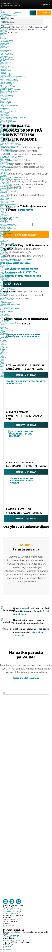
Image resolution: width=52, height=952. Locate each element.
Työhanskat (4, 23)
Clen (1, 346)
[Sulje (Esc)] (9, 949)
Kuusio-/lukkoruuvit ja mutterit (11, 252)
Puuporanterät (5, 166)
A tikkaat (3, 327)
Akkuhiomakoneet (7, 123)
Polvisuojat (4, 63)
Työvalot (3, 213)
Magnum (3, 358)
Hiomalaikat (4, 307)
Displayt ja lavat (5, 236)
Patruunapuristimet (7, 74)
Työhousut (3, 17)
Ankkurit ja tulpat (6, 227)
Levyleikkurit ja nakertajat (9, 105)
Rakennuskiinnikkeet (7, 224)
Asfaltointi (3, 310)
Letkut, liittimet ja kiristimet (10, 261)
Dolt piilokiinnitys (6, 233)
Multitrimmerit (5, 181)
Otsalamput (4, 214)
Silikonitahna (4, 205)
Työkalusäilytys (5, 278)
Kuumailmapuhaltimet (8, 103)
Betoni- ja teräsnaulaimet (9, 150)
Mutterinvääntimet (7, 95)
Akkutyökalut (4, 114)
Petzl (2, 362)
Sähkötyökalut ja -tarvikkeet (10, 91)
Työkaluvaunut (5, 279)
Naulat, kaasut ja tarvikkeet (9, 152)
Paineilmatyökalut (6, 136)
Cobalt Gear (4, 347)
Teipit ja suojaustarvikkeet (9, 269)
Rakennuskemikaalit (7, 201)
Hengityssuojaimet (6, 58)
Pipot (2, 34)
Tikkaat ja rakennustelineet (10, 323)
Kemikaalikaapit (6, 277)
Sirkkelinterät (5, 159)
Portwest (3, 364)
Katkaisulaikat (5, 306)
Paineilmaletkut (6, 263)
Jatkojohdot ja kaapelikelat (9, 111)
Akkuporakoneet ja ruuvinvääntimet (13, 117)
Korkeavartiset (5, 46)
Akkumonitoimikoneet (8, 124)
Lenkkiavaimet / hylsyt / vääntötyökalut (14, 76)
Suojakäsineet (5, 56)
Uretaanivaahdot (6, 203)
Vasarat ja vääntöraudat (8, 87)
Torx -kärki (3, 172)
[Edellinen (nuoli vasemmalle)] (1, 951)
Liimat (2, 211)
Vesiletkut (3, 262)
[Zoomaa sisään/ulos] (1, 949)
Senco (2, 366)
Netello (8, 946)
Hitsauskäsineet (5, 317)
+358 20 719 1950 (12, 909)
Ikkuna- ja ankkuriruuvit (8, 259)
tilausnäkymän (27, 608)
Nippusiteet (4, 237)
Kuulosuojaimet (5, 50)
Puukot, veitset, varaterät (9, 81)
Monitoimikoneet (6, 97)
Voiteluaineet (5, 208)
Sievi (1, 368)
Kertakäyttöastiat (6, 288)
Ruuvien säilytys (5, 282)
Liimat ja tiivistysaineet (8, 204)
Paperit (2, 287)
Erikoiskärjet (4, 178)
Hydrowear (4, 352)
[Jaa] (7, 949)
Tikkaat (2, 324)
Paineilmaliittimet (6, 265)
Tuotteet (3, 13)
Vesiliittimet (4, 266)
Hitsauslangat (4, 320)
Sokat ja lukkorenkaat (8, 229)
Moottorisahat (5, 184)
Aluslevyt (3, 234)
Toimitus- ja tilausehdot (14, 940)
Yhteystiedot (4, 376)
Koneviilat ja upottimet (8, 169)
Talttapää (3, 175)
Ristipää (3, 174)
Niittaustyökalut (5, 75)
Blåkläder (3, 342)
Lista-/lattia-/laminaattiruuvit (10, 245)
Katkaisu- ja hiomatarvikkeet (10, 304)
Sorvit (2, 291)
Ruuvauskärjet (5, 171)
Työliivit (2, 20)
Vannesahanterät (6, 161)
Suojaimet (3, 49)
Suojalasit (3, 52)
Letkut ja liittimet (6, 137)
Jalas (1, 353)
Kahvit (2, 285)
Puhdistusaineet (6, 210)
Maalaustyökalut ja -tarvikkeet (10, 188)
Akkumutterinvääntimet (8, 118)
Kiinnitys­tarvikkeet (6, 219)
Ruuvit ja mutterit (6, 239)
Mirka (2, 359)
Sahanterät (4, 155)
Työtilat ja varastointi (7, 274)
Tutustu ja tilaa (26, 425)
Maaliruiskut (4, 190)
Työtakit (3, 18)
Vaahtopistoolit (5, 85)
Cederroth (3, 345)
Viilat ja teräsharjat (6, 84)
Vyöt (1, 37)
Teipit (2, 271)
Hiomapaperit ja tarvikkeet (9, 308)
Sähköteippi (4, 113)
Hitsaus (2, 313)
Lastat (2, 195)
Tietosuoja (8, 944)
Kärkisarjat (3, 176)
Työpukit (3, 332)
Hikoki (2, 350)
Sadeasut (3, 30)
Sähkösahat (4, 98)
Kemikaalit (4, 200)
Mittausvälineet (5, 108)
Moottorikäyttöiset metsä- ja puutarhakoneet (16, 179)
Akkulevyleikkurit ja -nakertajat (11, 129)
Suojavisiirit (4, 65)
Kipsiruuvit (3, 242)
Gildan (2, 349)
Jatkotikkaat (4, 329)
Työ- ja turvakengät (6, 40)
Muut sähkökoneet (7, 107)
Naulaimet (4, 139)
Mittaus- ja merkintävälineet (10, 89)
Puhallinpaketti (5, 62)
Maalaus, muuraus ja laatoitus (10, 187)
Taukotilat (3, 284)
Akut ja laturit (5, 116)
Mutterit (3, 253)
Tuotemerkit (4, 337)
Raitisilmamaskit (6, 66)
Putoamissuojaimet (7, 59)
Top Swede (4, 374)
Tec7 (1, 371)
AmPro (2, 339)
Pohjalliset (3, 47)
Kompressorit (4, 134)
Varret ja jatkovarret (7, 194)
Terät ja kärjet (5, 153)
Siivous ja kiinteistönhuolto (9, 297)
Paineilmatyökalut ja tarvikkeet (11, 133)
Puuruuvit (3, 220)
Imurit (2, 104)
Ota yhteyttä (45, 4)
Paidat (2, 26)
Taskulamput (4, 216)
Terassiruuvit (4, 240)
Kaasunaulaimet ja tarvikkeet (10, 145)
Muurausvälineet (6, 197)
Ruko (2, 365)
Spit (1, 369)
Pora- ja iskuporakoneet (8, 92)
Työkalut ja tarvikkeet (7, 68)
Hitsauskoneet (5, 314)
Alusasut (3, 39)
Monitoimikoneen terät (8, 158)
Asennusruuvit (5, 246)
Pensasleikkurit (5, 182)
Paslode (3, 361)
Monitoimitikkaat (6, 326)
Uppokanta (4, 223)
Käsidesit (3, 301)
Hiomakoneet (5, 100)
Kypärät (2, 60)
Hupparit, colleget (6, 29)
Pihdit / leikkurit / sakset (8, 79)
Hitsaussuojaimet (6, 53)
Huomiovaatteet (6, 24)
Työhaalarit (4, 21)
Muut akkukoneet (6, 132)
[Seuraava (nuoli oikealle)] (4, 951)
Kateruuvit (3, 249)
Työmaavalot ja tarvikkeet (9, 217)
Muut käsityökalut (6, 88)
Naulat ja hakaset (6, 230)
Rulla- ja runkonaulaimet (9, 143)
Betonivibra (4, 130)
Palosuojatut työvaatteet (8, 16)
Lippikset (3, 33)
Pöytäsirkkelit (4, 294)
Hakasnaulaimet (6, 140)
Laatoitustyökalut (6, 198)
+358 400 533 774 (12, 911)
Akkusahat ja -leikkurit (8, 121)
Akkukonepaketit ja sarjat (9, 127)
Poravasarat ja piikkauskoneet (10, 94)
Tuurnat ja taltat (5, 71)
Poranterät (4, 162)
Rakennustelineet (6, 330)
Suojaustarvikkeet (6, 272)
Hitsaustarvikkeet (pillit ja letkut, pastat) (14, 318)
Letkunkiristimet (6, 268)
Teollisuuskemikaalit (7, 207)
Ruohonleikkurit (6, 185)
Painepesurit (4, 333)
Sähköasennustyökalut (8, 82)
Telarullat (3, 191)
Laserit (2, 110)
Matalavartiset (5, 45)
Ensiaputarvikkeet (6, 55)
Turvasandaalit (5, 43)
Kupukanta (4, 221)
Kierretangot (4, 232)
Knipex (2, 355)
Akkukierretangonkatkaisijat (10, 126)
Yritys (1, 375)
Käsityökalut (4, 69)
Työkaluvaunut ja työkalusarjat (10, 78)
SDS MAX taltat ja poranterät (10, 163)
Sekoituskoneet (5, 101)
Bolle (2, 343)
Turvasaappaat (5, 42)
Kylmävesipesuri (5, 336)
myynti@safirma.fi (11, 913)
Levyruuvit (3, 250)
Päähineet (3, 31)
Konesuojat (4, 295)
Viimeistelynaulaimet (7, 142)
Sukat (2, 36)
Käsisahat (3, 72)
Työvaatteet (4, 14)
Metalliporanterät (6, 168)
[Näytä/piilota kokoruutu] (4, 949)
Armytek (3, 340)
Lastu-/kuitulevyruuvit (7, 243)
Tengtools (3, 372)
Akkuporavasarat (6, 120)
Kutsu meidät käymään (26, 677)
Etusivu (2, 11)
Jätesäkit (3, 298)
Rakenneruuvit (5, 258)
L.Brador (3, 356)
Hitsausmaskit (5, 316)
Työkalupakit (4, 281)
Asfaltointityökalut (6, 311)
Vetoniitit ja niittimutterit (9, 226)
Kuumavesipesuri (6, 335)
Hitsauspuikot (5, 321)
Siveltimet (3, 192)
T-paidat (3, 27)
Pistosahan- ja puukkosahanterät (11, 156)
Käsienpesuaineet (6, 300)
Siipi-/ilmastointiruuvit (8, 248)
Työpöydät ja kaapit (7, 275)
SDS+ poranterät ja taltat (9, 165)
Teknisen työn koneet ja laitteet (11, 290)
